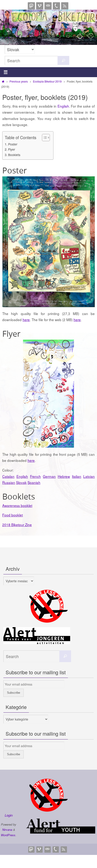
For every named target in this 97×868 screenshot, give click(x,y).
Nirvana (7, 829)
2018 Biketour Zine (17, 524)
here (26, 319)
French (35, 476)
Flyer (11, 149)
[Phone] (56, 5)
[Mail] (48, 5)
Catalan (8, 476)
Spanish (34, 482)
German (49, 476)
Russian (8, 482)
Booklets (14, 154)
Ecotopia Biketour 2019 (47, 81)
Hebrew (64, 476)
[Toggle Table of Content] (44, 137)
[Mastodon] (31, 5)
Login (9, 815)
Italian (76, 476)
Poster (12, 144)
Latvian (89, 476)
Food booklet (12, 514)
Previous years (18, 81)
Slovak (21, 482)
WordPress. (8, 835)
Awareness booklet (17, 505)
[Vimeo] (39, 5)
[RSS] (64, 5)
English (63, 106)
